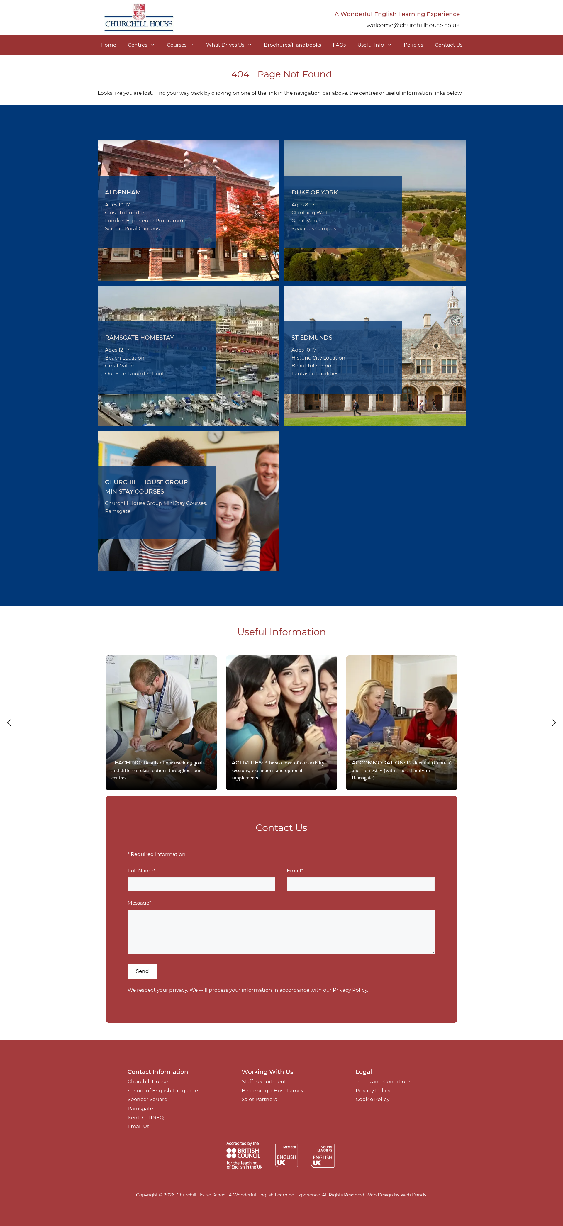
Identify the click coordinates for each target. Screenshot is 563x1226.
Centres (137, 45)
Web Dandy (413, 1195)
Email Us (138, 1126)
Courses (176, 45)
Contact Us (448, 45)
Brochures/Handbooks (292, 45)
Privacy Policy (350, 990)
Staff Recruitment (264, 1081)
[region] (281, 723)
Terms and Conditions (383, 1081)
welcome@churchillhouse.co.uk (413, 25)
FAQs (339, 45)
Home (108, 45)
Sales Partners (259, 1099)
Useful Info (370, 45)
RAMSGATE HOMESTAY (139, 338)
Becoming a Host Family (272, 1090)
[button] (161, 722)
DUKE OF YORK (314, 193)
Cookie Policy (372, 1099)
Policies (413, 45)
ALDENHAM (123, 193)
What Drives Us (225, 45)
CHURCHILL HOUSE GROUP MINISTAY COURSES (146, 487)
